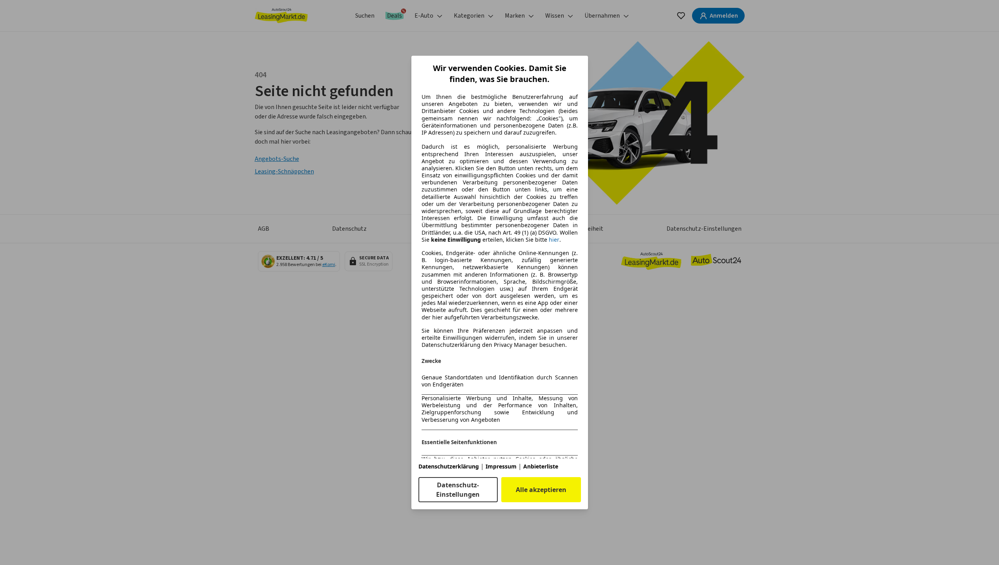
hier (554, 239)
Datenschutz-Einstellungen (458, 490)
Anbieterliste (540, 466)
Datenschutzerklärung (448, 466)
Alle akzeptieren (541, 489)
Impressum (501, 466)
